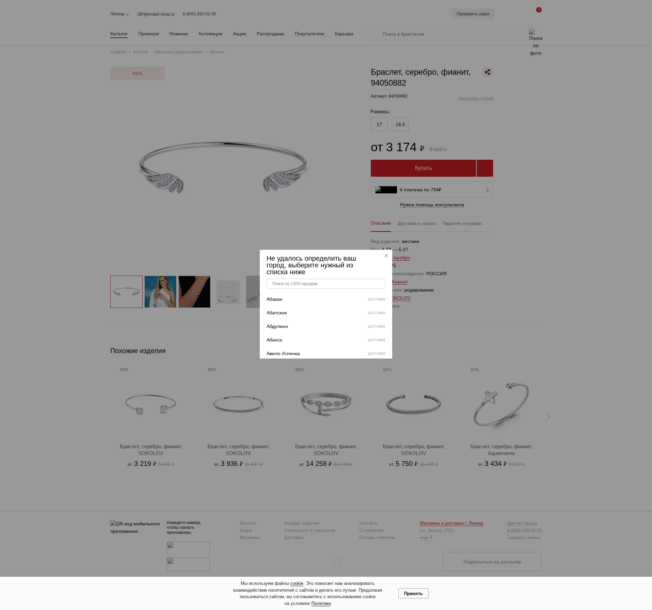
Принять (413, 593)
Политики (321, 603)
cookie (296, 583)
